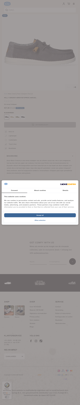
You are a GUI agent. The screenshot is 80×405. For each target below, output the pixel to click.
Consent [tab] (14, 190)
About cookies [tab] (40, 190)
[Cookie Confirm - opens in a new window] (68, 184)
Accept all (40, 215)
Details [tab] (65, 190)
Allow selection (40, 220)
